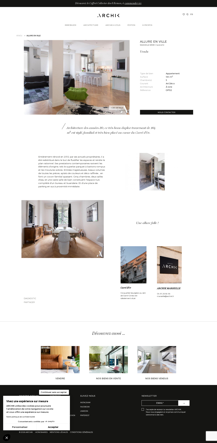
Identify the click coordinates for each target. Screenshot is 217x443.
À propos (147, 25)
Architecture (90, 25)
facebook (85, 407)
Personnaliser (20, 427)
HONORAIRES (41, 432)
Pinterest (84, 415)
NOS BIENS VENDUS (156, 378)
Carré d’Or (126, 288)
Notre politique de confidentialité (20, 417)
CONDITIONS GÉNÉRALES (81, 432)
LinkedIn (84, 411)
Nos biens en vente (108, 378)
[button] (6, 437)
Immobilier (70, 25)
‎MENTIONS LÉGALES (59, 432)
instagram (85, 402)
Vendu (19, 35)
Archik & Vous (112, 25)
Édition (131, 25)
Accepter (53, 427)
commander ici (133, 3)
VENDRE (60, 378)
